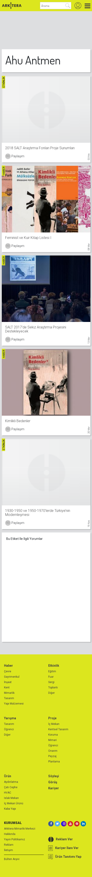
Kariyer (53, 788)
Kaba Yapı (10, 808)
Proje (52, 718)
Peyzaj (52, 756)
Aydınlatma (11, 781)
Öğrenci (9, 729)
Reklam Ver (64, 839)
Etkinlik (53, 665)
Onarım (52, 750)
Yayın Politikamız (14, 839)
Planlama (54, 761)
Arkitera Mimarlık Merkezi (19, 828)
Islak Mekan (11, 798)
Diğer (51, 692)
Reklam (8, 844)
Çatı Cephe (10, 787)
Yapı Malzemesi (14, 703)
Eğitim (52, 671)
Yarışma (10, 718)
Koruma (53, 734)
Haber (8, 665)
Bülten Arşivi (11, 859)
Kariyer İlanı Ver (67, 848)
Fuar (51, 676)
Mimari (52, 740)
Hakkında (9, 834)
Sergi (51, 682)
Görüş (52, 782)
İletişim (8, 850)
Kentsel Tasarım (58, 729)
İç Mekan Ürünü (13, 803)
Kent (7, 687)
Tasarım (9, 698)
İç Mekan (53, 724)
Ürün (7, 776)
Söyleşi (53, 776)
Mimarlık (9, 692)
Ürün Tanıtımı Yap (68, 856)
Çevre (7, 671)
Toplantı (53, 687)
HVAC (7, 792)
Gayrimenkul (11, 676)
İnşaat (8, 682)
